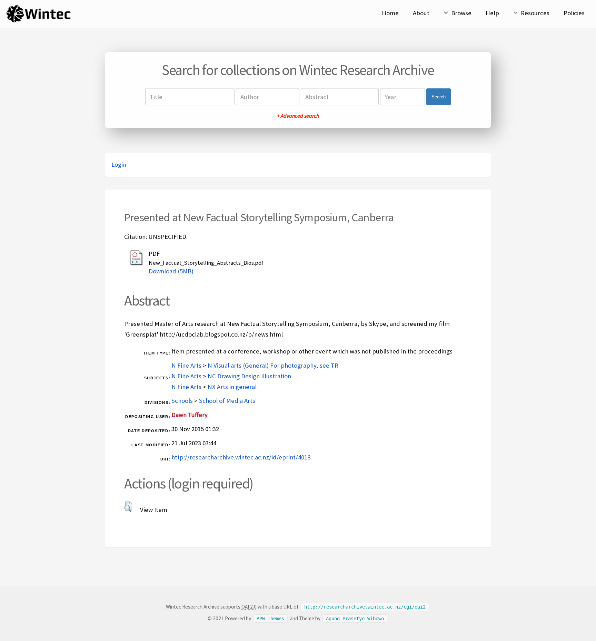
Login (118, 164)
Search (438, 96)
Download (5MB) (171, 271)
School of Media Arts (227, 401)
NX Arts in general (232, 387)
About (421, 13)
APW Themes (270, 618)
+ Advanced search (298, 115)
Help (492, 13)
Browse (461, 13)
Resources (535, 13)
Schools (182, 401)
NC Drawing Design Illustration (249, 376)
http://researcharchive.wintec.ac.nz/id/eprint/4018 (240, 457)
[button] (128, 507)
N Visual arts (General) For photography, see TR (273, 365)
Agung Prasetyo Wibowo (355, 618)
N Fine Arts (186, 365)
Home (390, 13)
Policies (574, 13)
